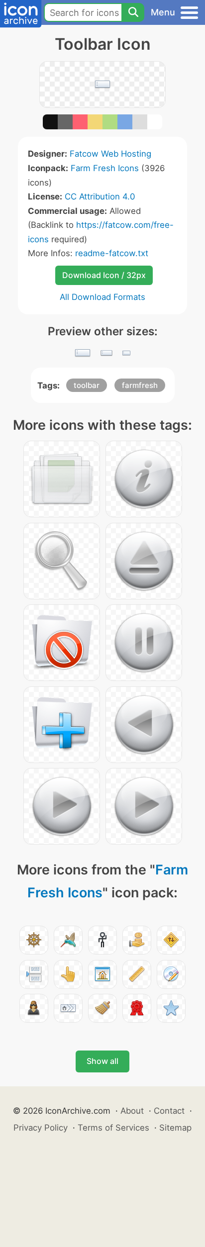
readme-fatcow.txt (111, 253)
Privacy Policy (40, 1128)
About (132, 1111)
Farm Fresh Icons (105, 168)
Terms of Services (113, 1128)
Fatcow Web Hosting (110, 154)
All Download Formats (102, 297)
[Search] (132, 12)
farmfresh (140, 385)
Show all (102, 1061)
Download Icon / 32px (104, 275)
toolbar (87, 385)
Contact (169, 1111)
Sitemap (175, 1128)
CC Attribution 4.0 (100, 196)
